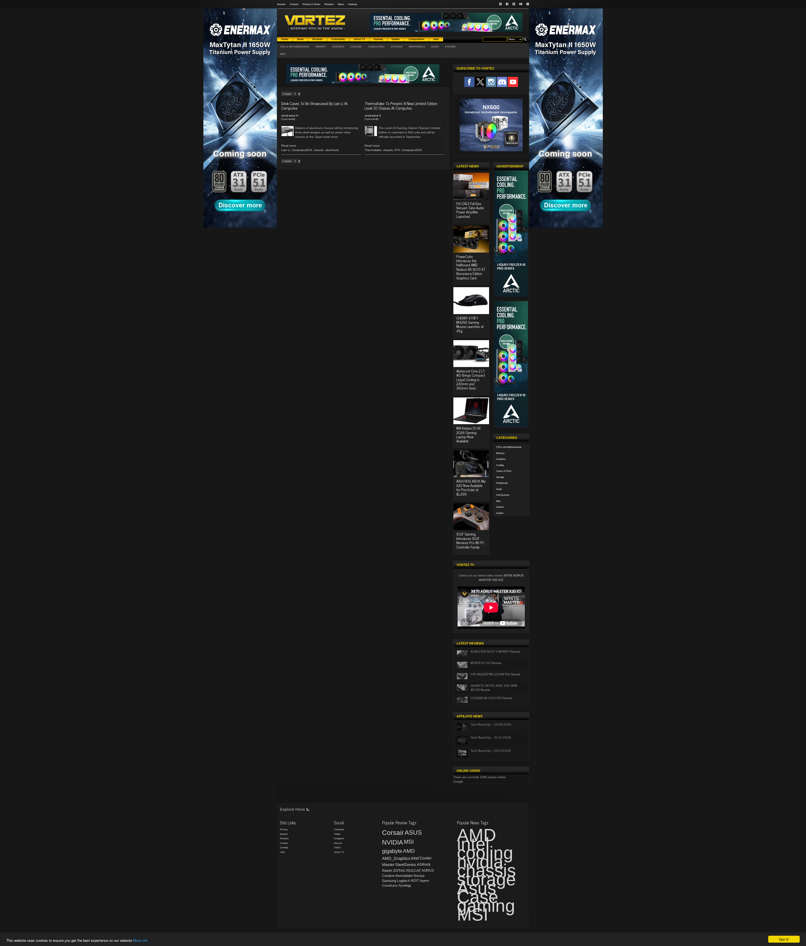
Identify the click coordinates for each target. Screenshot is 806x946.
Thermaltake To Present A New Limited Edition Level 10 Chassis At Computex (401, 105)
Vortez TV (339, 852)
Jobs (282, 852)
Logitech (403, 881)
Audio (499, 489)
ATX (397, 150)
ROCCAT (413, 870)
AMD (409, 851)
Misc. (499, 501)
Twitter (337, 834)
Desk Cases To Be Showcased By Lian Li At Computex (314, 105)
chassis (319, 150)
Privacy (284, 829)
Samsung (389, 881)
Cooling (500, 465)
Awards (281, 4)
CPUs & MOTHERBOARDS (294, 46)
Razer (387, 870)
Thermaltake (373, 150)
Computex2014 (302, 150)
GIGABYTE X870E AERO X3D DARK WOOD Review (494, 687)
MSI (409, 842)
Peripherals (502, 483)
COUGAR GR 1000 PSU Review (491, 697)
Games (500, 507)
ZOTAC (399, 870)
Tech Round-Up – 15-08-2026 (491, 724)
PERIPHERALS (417, 46)
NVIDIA (392, 842)
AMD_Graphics (396, 858)
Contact (294, 4)
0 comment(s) (288, 119)
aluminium (332, 150)
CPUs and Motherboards (509, 447)
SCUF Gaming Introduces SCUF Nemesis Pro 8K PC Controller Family (470, 540)
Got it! (784, 939)
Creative (388, 876)
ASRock (423, 864)
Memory (500, 453)
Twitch (337, 847)
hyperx (424, 880)
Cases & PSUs (504, 471)
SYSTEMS (450, 46)
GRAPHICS (338, 46)
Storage (500, 477)
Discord (338, 843)
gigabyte (392, 851)
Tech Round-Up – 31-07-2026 (491, 737)
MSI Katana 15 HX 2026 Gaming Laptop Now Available (468, 434)
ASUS (413, 832)
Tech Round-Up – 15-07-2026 (491, 750)
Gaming (352, 4)
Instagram (339, 838)
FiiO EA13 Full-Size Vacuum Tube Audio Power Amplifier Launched (470, 210)
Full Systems (502, 495)
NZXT (415, 880)
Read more (288, 145)
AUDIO (435, 46)
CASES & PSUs (376, 46)
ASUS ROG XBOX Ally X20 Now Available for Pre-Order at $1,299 (471, 487)
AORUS (428, 870)
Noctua (419, 876)
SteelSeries (405, 864)
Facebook (339, 829)
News (341, 4)
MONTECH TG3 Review (486, 662)
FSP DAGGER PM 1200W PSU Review (495, 674)
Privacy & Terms (311, 4)
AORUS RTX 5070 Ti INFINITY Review (495, 651)
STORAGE (396, 46)
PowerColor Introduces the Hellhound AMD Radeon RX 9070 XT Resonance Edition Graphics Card (470, 267)
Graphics (501, 459)
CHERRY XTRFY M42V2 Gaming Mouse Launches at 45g (470, 324)
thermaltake (404, 876)
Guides (500, 513)
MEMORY (320, 46)
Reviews (329, 4)
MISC (283, 54)
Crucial (387, 885)
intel (415, 858)
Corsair (393, 832)
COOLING (356, 46)
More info (140, 940)
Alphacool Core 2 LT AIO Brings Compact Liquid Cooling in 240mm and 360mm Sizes (470, 379)
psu (395, 885)
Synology (404, 885)
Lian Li (285, 150)
